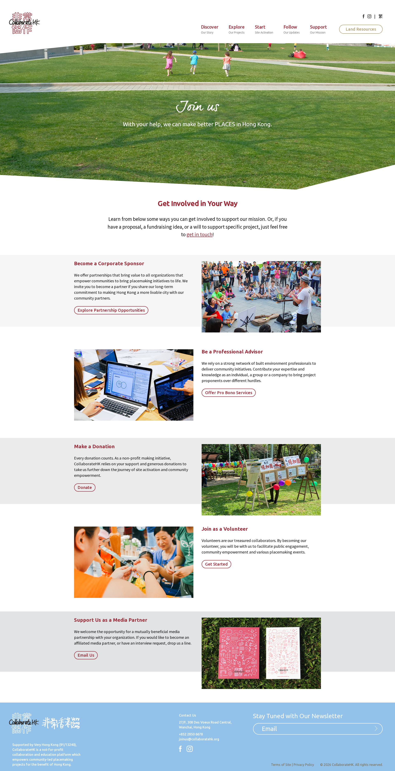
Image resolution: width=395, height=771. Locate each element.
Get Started (216, 564)
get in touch (200, 234)
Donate (85, 487)
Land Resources (361, 29)
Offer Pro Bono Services (228, 392)
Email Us (86, 655)
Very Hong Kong (46, 745)
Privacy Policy (304, 764)
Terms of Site (281, 764)
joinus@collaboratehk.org (199, 739)
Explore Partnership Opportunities (111, 310)
